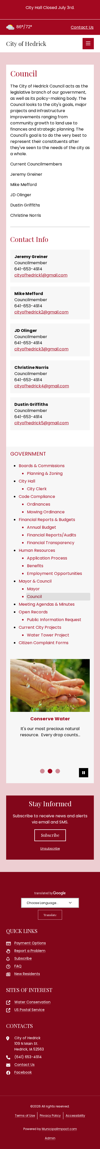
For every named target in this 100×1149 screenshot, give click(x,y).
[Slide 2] (50, 771)
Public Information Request (54, 620)
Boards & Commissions (42, 466)
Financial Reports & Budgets (47, 520)
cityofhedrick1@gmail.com (40, 275)
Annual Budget (41, 527)
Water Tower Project (48, 635)
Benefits (35, 566)
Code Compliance (37, 496)
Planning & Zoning (45, 473)
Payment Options (30, 943)
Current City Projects (40, 627)
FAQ (18, 966)
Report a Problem (29, 950)
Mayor (33, 589)
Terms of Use (25, 1115)
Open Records (33, 612)
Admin (50, 1138)
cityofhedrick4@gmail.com (41, 386)
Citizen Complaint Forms (43, 643)
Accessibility (75, 1115)
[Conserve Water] (50, 685)
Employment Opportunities (54, 573)
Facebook (23, 1072)
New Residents (27, 973)
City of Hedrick (26, 43)
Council (34, 597)
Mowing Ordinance (46, 512)
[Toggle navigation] (88, 43)
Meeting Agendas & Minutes (47, 604)
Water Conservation (32, 1002)
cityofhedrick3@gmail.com (41, 349)
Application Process (47, 558)
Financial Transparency (50, 543)
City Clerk (37, 489)
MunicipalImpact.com (59, 1129)
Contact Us (82, 27)
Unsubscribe (50, 848)
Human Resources (37, 550)
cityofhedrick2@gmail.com (41, 312)
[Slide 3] (58, 771)
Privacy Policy (50, 1115)
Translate (50, 915)
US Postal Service (29, 1009)
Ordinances (38, 504)
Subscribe (50, 835)
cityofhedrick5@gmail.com (41, 423)
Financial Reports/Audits (51, 535)
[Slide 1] (42, 771)
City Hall (27, 481)
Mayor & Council (35, 581)
